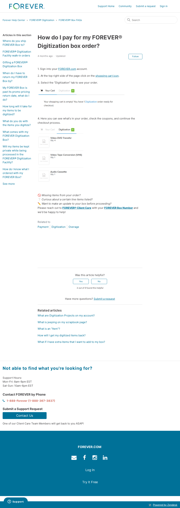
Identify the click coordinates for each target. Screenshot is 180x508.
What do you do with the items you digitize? (17, 123)
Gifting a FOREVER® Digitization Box (15, 64)
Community (125, 6)
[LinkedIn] (50, 262)
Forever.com (89, 447)
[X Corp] (45, 262)
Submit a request (146, 6)
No (99, 281)
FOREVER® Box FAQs (70, 20)
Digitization (59, 226)
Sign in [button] (164, 6)
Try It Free (90, 482)
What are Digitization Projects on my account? (66, 315)
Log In (90, 470)
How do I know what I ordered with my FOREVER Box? (16, 173)
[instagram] (95, 458)
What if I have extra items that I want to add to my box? (71, 342)
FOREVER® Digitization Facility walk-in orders (17, 53)
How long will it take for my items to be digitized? (17, 110)
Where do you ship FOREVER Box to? (14, 43)
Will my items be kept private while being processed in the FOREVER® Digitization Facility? (17, 154)
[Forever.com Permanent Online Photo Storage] (26, 6)
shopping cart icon (107, 75)
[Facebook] (40, 262)
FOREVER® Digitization (42, 20)
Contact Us (24, 415)
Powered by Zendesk (165, 504)
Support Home (106, 6)
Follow (135, 56)
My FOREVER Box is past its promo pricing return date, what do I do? (16, 93)
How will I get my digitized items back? (62, 335)
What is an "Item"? (49, 328)
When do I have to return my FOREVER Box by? (15, 77)
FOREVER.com (67, 69)
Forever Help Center (14, 20)
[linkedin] (105, 458)
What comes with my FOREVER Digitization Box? (16, 135)
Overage (74, 226)
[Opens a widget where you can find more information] (16, 501)
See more (9, 183)
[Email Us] (74, 458)
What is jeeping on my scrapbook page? (62, 322)
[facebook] (85, 458)
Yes (81, 281)
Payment (43, 226)
